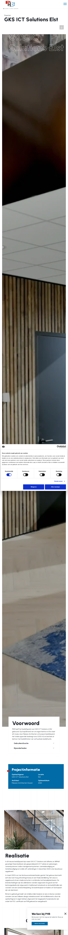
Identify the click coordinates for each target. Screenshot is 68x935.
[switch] (25, 474)
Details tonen (58, 481)
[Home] (10, 5)
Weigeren (34, 487)
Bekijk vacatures (40, 923)
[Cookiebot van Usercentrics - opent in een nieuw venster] (58, 446)
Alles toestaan (55, 487)
